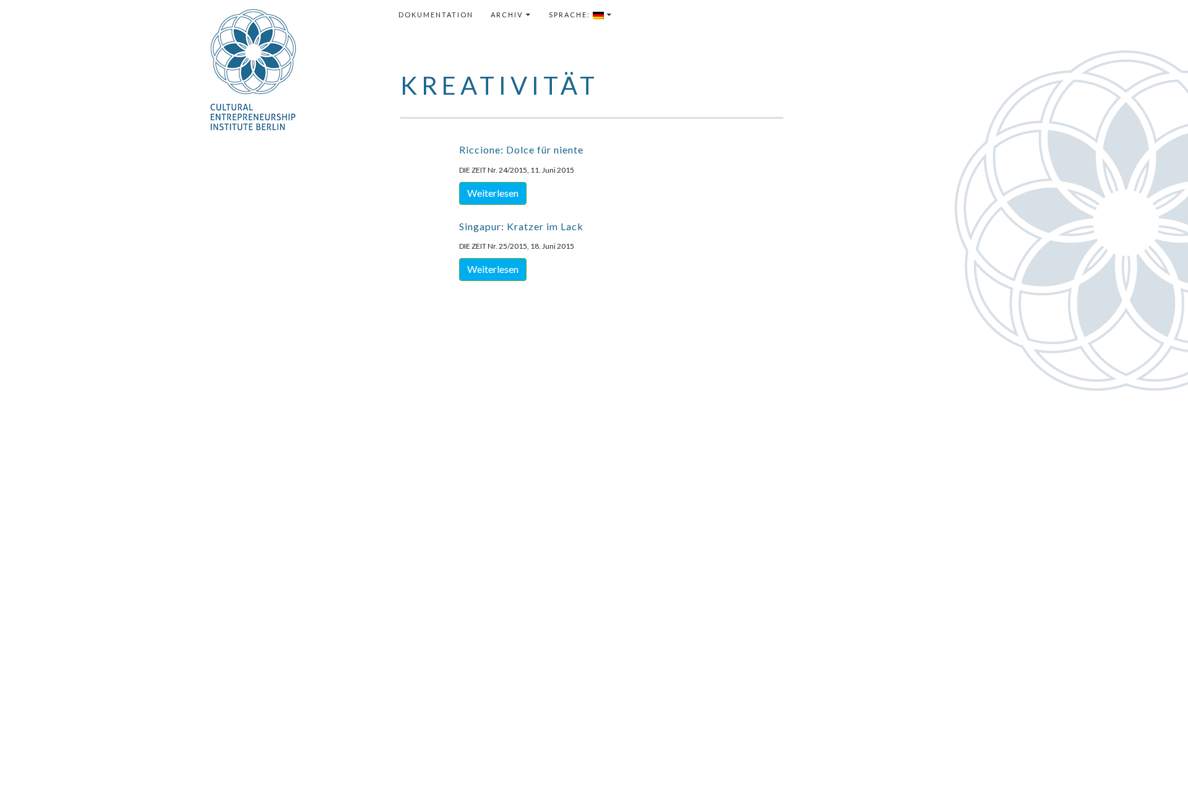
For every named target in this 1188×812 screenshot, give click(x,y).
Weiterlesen (493, 193)
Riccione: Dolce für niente (521, 149)
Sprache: (571, 15)
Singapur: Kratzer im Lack (521, 226)
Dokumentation (435, 15)
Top (1158, 782)
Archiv (507, 15)
